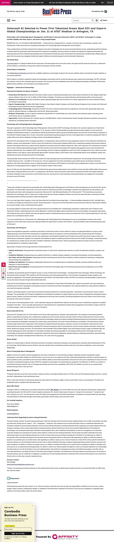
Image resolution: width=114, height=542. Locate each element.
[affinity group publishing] (3, 273)
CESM (9, 355)
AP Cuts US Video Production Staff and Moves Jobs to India (72, 3)
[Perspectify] (3, 269)
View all (110, 2)
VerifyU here (11, 347)
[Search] (93, 20)
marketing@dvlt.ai (13, 414)
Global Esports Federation (18, 73)
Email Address (9, 526)
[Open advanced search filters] (97, 20)
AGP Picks (5, 3)
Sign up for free (18, 533)
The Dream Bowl (12, 63)
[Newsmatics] (3, 277)
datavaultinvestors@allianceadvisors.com (20, 464)
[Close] (32, 506)
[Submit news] (3, 265)
